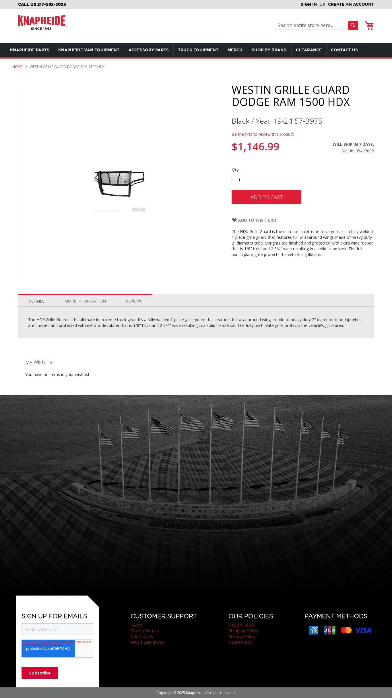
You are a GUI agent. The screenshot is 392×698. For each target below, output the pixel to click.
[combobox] (313, 25)
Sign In (309, 4)
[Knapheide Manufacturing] (42, 26)
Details (36, 301)
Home (17, 66)
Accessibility (240, 642)
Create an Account (351, 4)
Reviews (134, 301)
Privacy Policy (241, 636)
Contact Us (142, 636)
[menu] (195, 50)
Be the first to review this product (263, 134)
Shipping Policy (243, 631)
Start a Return (145, 631)
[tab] (36, 299)
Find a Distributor (148, 642)
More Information (85, 301)
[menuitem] (30, 50)
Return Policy (241, 625)
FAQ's (136, 625)
